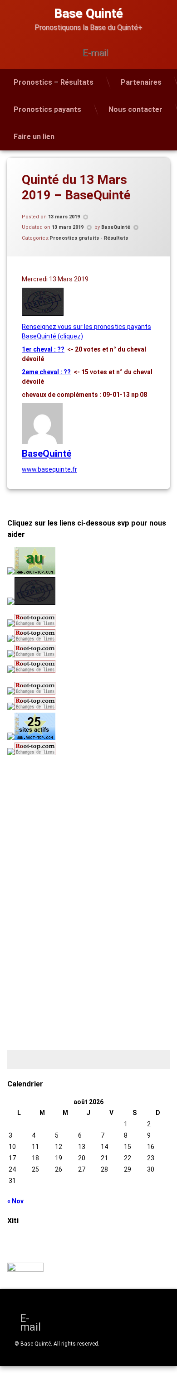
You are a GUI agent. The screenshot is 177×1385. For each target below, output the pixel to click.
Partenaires (141, 82)
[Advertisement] (64, 824)
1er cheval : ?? (43, 349)
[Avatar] (42, 441)
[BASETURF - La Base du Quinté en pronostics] (43, 313)
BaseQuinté (115, 227)
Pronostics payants (47, 109)
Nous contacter (135, 109)
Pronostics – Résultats (53, 82)
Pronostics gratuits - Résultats (88, 238)
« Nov (15, 1201)
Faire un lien (34, 136)
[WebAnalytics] (25, 1269)
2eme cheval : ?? (46, 372)
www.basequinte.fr (49, 469)
